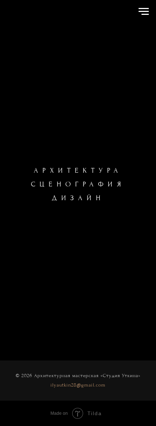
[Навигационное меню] (144, 11)
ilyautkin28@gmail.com (78, 385)
